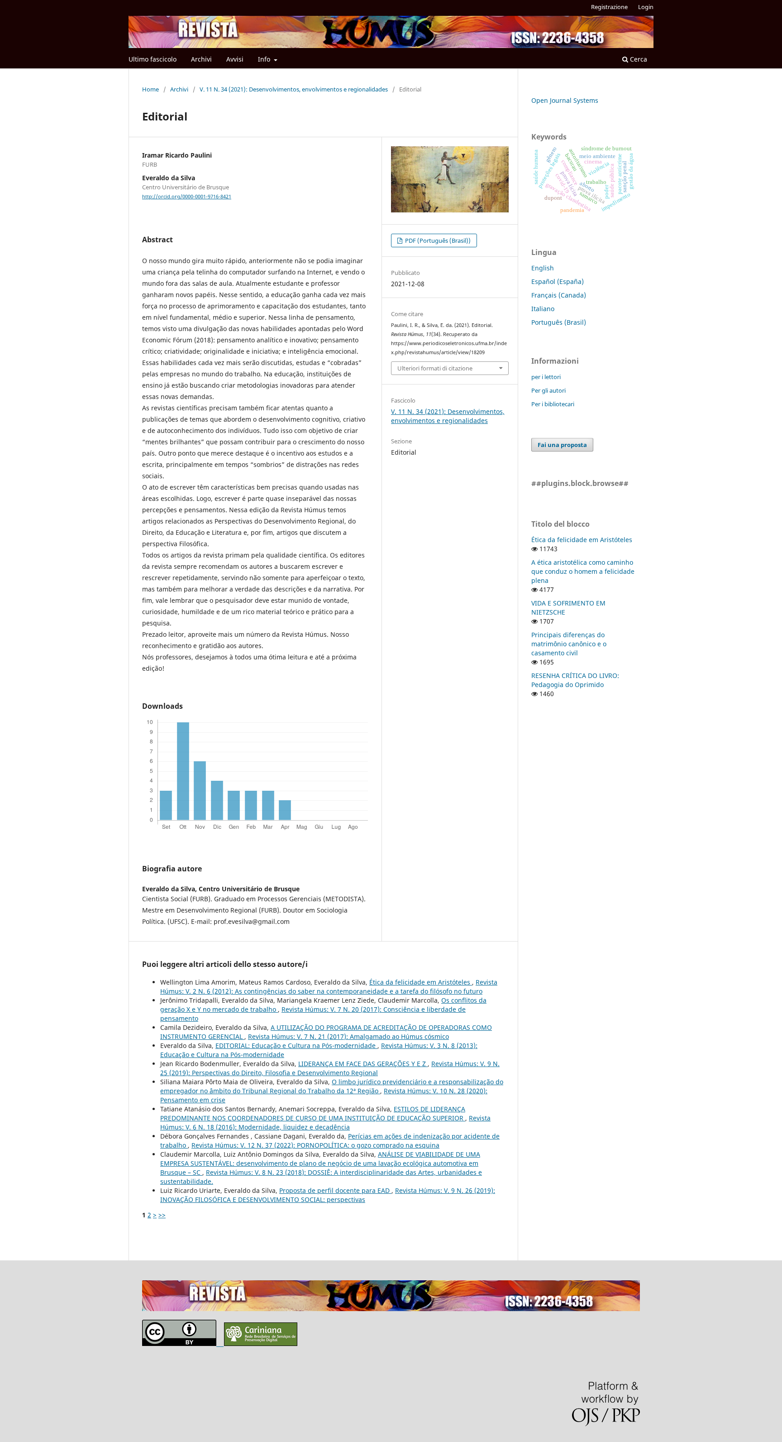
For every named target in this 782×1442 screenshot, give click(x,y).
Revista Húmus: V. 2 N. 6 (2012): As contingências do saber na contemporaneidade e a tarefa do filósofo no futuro (328, 986)
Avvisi (234, 59)
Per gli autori (548, 390)
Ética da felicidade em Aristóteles (420, 982)
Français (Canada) (558, 295)
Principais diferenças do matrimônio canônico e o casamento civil (568, 643)
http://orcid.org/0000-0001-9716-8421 (186, 196)
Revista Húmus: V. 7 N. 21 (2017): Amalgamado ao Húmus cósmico (348, 1036)
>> (162, 1215)
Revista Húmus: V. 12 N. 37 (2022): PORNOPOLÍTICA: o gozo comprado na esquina (315, 1145)
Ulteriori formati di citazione (434, 368)
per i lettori (546, 377)
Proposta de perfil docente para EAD (335, 1190)
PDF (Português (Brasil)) (437, 240)
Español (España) (557, 281)
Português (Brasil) (558, 322)
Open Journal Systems (564, 100)
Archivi (201, 59)
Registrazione (609, 7)
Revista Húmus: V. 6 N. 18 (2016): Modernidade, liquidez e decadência (325, 1122)
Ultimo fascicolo (152, 59)
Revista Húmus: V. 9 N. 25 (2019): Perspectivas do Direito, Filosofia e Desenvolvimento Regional (330, 1068)
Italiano (542, 308)
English (542, 268)
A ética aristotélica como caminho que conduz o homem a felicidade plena (582, 571)
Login (645, 7)
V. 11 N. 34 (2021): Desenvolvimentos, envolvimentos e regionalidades (294, 89)
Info (265, 59)
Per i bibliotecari (552, 404)
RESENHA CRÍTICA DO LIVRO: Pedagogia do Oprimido (575, 680)
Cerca (637, 59)
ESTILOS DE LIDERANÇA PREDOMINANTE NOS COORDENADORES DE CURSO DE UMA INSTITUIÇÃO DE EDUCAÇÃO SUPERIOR (312, 1113)
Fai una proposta (562, 445)
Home (150, 89)
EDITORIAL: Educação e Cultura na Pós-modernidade (296, 1045)
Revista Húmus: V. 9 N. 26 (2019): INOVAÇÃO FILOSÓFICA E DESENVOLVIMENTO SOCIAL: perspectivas (327, 1195)
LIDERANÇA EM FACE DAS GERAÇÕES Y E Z (363, 1063)
